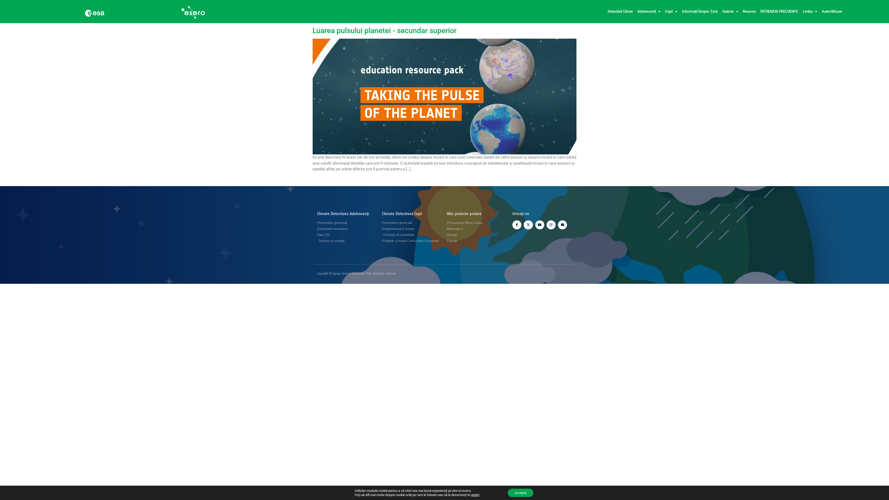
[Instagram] (551, 224)
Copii (669, 11)
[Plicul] (562, 224)
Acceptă (520, 493)
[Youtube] (539, 224)
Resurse (749, 11)
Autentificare (832, 11)
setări (475, 495)
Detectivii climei (620, 11)
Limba (808, 11)
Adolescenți (646, 11)
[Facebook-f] (516, 224)
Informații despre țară (700, 11)
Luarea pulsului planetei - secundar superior (385, 30)
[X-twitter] (528, 224)
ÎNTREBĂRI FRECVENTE (779, 11)
